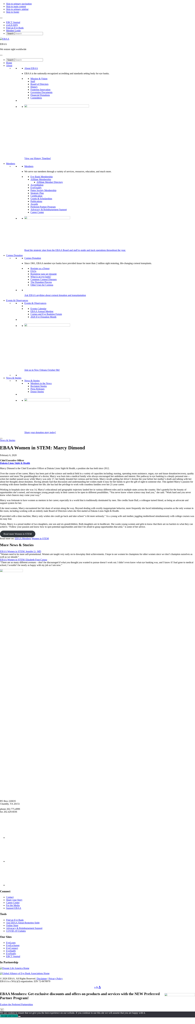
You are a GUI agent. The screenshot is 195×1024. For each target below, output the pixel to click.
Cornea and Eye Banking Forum (46, 314)
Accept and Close (9, 1016)
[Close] (1, 438)
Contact (10, 897)
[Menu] (1, 55)
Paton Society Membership (43, 190)
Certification (36, 196)
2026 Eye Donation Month (43, 317)
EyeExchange (13, 945)
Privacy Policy (55, 978)
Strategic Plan (37, 193)
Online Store (12, 925)
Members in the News (41, 383)
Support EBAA (13, 908)
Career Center (37, 212)
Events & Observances (17, 300)
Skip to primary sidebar (17, 9)
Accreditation (36, 185)
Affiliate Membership (40, 179)
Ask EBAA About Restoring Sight (22, 922)
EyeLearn (11, 942)
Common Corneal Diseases (43, 279)
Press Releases (37, 389)
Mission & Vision (38, 78)
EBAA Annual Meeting (41, 311)
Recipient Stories (38, 386)
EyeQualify (36, 187)
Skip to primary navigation (19, 3)
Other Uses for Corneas (41, 285)
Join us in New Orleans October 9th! (42, 370)
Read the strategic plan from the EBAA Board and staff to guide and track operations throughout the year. (75, 250)
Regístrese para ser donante (43, 274)
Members (10, 163)
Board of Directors (39, 84)
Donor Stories (37, 391)
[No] (19, 1016)
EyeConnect (12, 948)
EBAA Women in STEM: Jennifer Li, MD (20, 551)
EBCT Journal (13, 22)
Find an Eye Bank (15, 27)
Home (9, 62)
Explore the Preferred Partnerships (16, 1004)
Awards (34, 204)
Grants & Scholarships (41, 198)
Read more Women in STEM (18, 534)
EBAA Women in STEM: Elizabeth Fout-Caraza (23, 559)
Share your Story (14, 900)
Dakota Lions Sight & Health (15, 463)
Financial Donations (40, 95)
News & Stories (13, 378)
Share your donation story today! (40, 432)
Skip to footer (12, 12)
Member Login (13, 30)
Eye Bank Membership (41, 176)
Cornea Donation (14, 255)
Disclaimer (42, 978)
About (9, 65)
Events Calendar (38, 308)
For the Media (13, 905)
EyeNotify (11, 953)
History (34, 87)
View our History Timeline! (37, 158)
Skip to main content (16, 6)
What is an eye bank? (40, 276)
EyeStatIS (11, 951)
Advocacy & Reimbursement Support (48, 209)
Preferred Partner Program (43, 207)
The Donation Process (41, 282)
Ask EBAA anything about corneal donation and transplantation (55, 295)
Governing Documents (41, 92)
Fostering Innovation (40, 89)
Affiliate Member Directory (50, 182)
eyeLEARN (12, 25)
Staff (32, 81)
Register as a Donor (40, 268)
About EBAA (31, 68)
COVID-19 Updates (16, 931)
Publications (36, 201)
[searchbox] (29, 33)
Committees (36, 98)
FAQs (33, 271)
